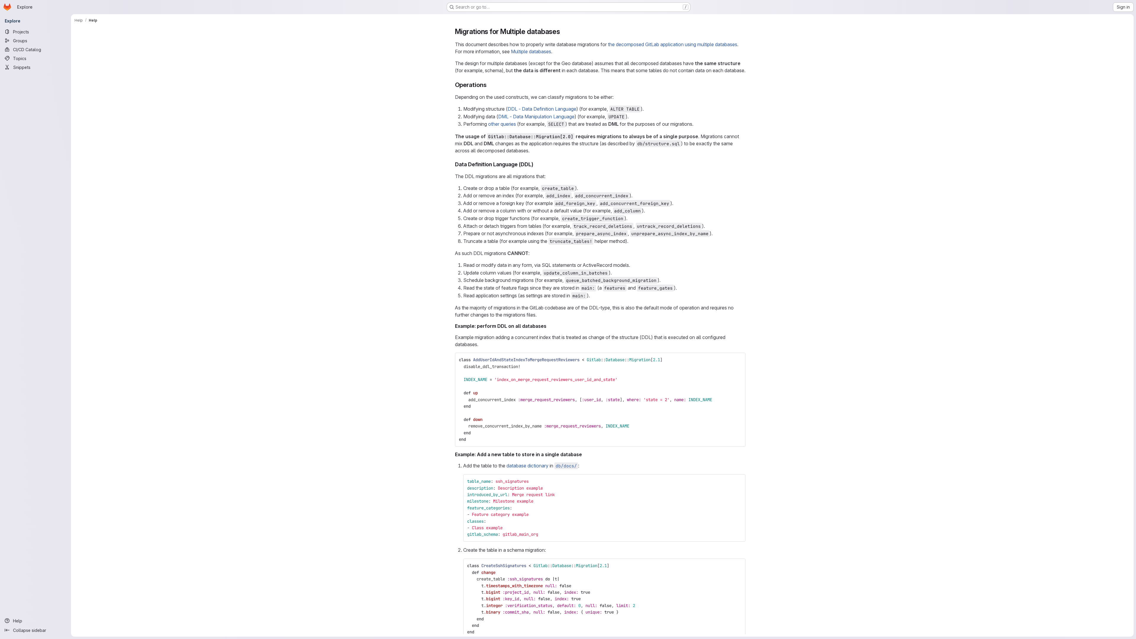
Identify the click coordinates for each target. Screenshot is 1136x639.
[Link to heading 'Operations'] (489, 84)
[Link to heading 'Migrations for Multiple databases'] (564, 31)
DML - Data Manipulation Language (536, 117)
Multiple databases (531, 51)
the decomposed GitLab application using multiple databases (672, 44)
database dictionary (527, 466)
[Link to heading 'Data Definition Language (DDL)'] (536, 164)
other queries (502, 124)
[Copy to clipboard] (738, 359)
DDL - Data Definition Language (542, 109)
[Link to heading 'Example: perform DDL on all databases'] (549, 326)
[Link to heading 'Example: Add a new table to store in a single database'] (584, 454)
